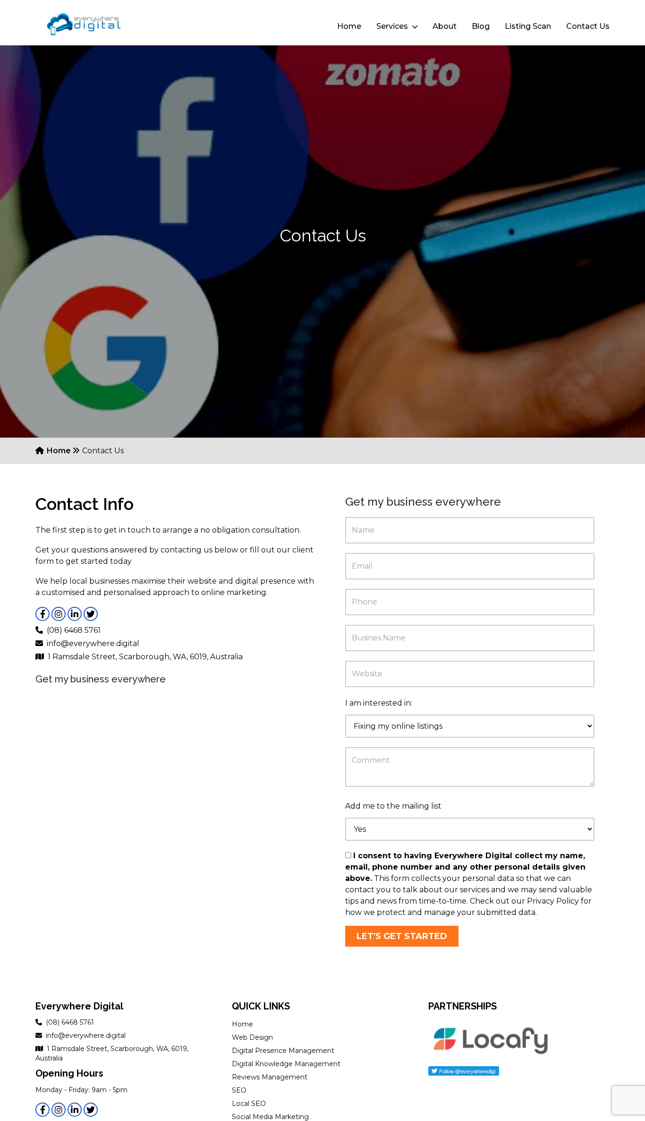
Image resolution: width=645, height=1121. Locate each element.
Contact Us (588, 26)
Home (349, 26)
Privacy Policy (553, 901)
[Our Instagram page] (58, 614)
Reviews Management (269, 1077)
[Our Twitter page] (91, 614)
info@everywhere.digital (93, 643)
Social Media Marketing (270, 1116)
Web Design (252, 1037)
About (445, 26)
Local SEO (249, 1103)
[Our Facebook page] (42, 614)
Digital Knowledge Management (286, 1064)
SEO (239, 1090)
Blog (481, 26)
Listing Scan (528, 26)
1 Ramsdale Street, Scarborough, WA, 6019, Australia (145, 656)
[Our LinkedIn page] (75, 614)
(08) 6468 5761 (74, 630)
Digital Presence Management (283, 1050)
